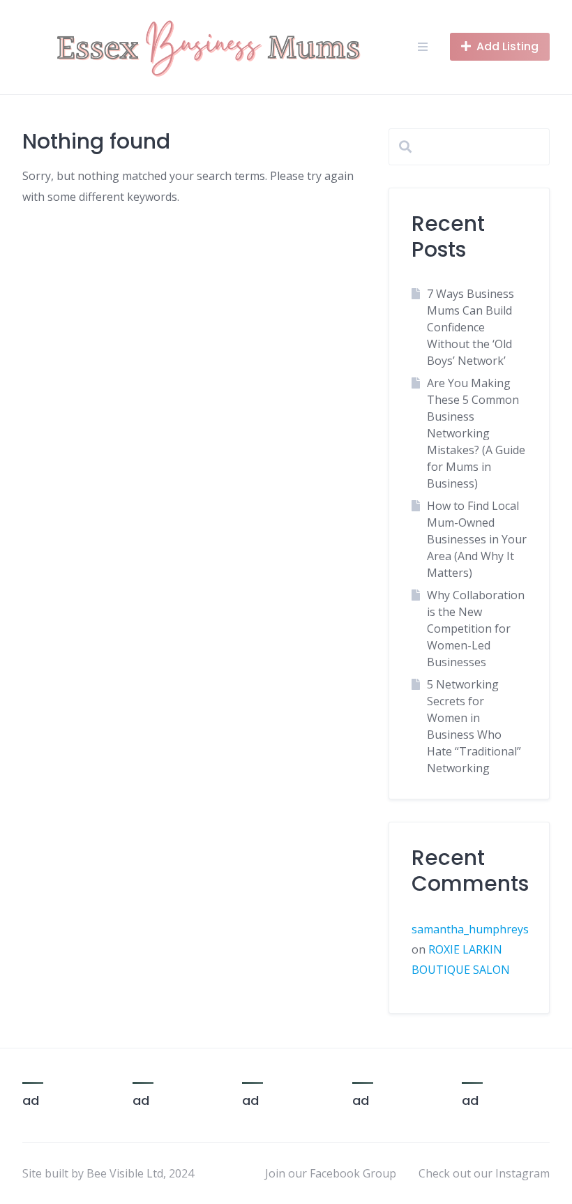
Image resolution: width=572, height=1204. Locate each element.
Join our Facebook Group (330, 1173)
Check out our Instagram (484, 1173)
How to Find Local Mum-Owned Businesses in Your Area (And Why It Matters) (477, 539)
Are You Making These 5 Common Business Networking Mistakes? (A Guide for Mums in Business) (476, 433)
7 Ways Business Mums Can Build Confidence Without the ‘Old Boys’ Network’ (470, 327)
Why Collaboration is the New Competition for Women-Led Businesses (476, 628)
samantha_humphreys (470, 929)
